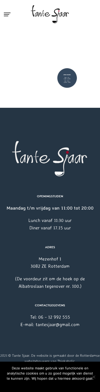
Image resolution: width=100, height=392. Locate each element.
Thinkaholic (66, 361)
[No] (93, 376)
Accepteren (50, 385)
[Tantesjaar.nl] (50, 14)
